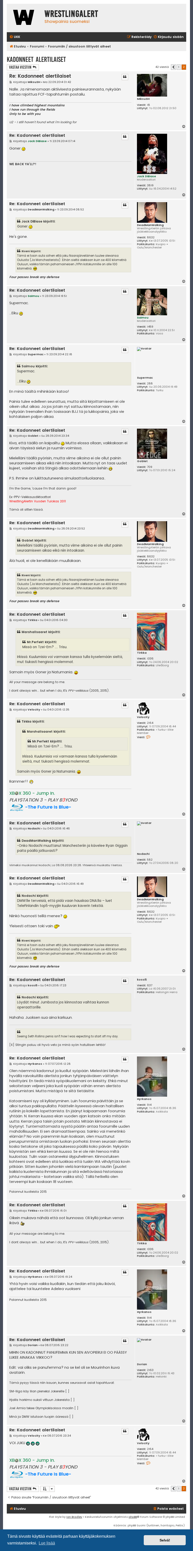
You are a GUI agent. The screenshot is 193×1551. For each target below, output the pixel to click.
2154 (150, 723)
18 (148, 105)
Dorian (142, 1364)
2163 (150, 1370)
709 (149, 467)
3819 (150, 185)
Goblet (142, 461)
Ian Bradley (74, 1517)
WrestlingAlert (71, 14)
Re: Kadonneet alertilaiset (40, 76)
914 (149, 1104)
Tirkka (142, 652)
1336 (150, 658)
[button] (173, 67)
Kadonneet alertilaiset (36, 59)
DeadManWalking (150, 225)
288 (150, 383)
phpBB (133, 1517)
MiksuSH (143, 99)
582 (150, 859)
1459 (150, 326)
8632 (151, 237)
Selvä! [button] (165, 1540)
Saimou (143, 318)
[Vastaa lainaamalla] (125, 77)
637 (149, 985)
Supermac (145, 377)
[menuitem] (14, 37)
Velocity (143, 717)
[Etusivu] (24, 18)
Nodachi (143, 854)
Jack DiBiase (146, 176)
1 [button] (178, 67)
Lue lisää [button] (47, 1543)
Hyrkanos (144, 1099)
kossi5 (142, 979)
